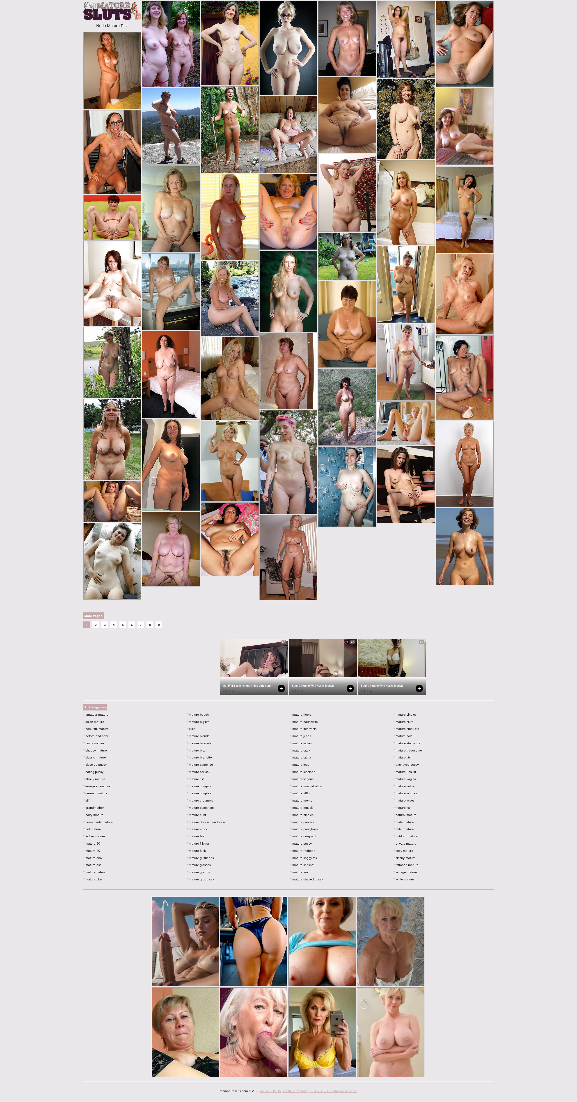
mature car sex (198, 772)
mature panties (302, 822)
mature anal (93, 858)
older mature (404, 829)
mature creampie (200, 800)
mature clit (195, 779)
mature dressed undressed (207, 822)
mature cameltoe (200, 764)
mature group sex (200, 879)
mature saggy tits (303, 858)
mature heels (300, 714)
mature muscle (302, 807)
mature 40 (91, 850)
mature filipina (198, 843)
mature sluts (403, 722)
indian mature (94, 836)
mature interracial (303, 729)
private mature (405, 843)
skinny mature (405, 858)
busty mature (93, 743)
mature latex (300, 750)
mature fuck (196, 850)
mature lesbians (302, 772)
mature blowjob (199, 743)
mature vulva (404, 786)
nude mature (404, 822)
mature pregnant (303, 836)
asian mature (93, 722)
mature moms (301, 800)
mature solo (403, 736)
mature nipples (302, 815)
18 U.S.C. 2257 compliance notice (333, 1091)
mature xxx (402, 807)
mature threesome (408, 750)
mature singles (405, 714)
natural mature (405, 815)
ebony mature (94, 779)
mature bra (196, 750)
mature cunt (196, 815)
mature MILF (300, 793)
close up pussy (95, 764)
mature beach (198, 714)
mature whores (405, 793)
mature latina (300, 757)
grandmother (93, 807)
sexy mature (403, 850)
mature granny (198, 872)
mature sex (299, 872)
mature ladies (301, 743)
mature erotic (197, 829)
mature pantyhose (304, 829)
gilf (86, 800)
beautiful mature (96, 729)
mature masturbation (306, 786)
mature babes (94, 872)
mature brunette (199, 757)
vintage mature (405, 872)
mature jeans (300, 736)
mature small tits (406, 729)
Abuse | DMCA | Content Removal (284, 1091)
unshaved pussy (406, 764)
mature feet (196, 836)
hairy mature (93, 815)
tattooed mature (406, 865)
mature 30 (91, 843)
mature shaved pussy (306, 879)
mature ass (92, 865)
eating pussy (93, 772)
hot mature (92, 829)
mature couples (199, 793)
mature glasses (199, 865)
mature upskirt (405, 772)
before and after (95, 736)
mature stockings (407, 743)
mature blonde (198, 736)
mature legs (299, 764)
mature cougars (199, 786)
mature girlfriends (200, 858)
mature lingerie (302, 779)
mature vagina (405, 779)
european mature (96, 786)
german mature (95, 793)
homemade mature (98, 822)
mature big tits (198, 722)
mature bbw (92, 879)
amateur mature (95, 714)
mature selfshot (302, 865)
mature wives (404, 800)
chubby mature (95, 750)
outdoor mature (406, 836)
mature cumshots (200, 807)
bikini (191, 729)
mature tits (402, 757)
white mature (404, 879)
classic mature (94, 757)
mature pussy (301, 843)
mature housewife (304, 722)
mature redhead (302, 850)
